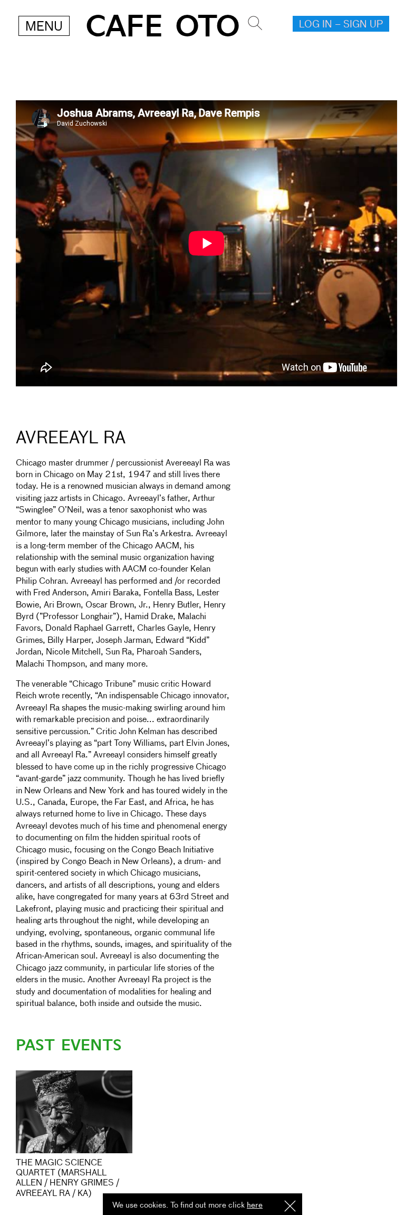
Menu (44, 27)
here (255, 1205)
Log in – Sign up (341, 25)
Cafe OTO (162, 26)
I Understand (290, 1207)
